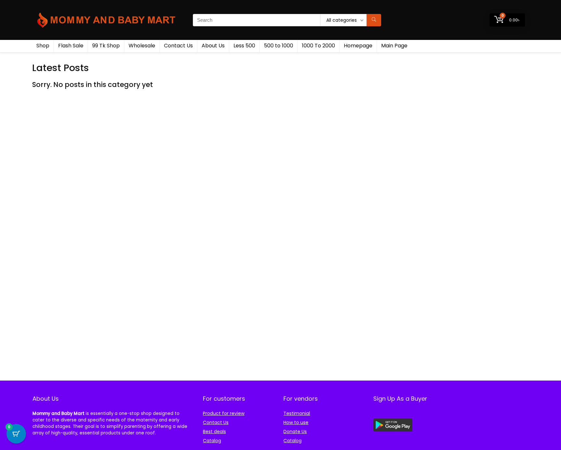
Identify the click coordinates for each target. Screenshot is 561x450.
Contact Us (178, 45)
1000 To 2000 (318, 45)
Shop (42, 45)
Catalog (212, 440)
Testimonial (296, 413)
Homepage (358, 45)
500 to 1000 (278, 45)
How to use (295, 422)
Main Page (394, 45)
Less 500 (244, 45)
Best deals (214, 431)
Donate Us (295, 431)
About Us (213, 45)
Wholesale (142, 45)
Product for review (223, 413)
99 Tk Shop (106, 45)
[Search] (374, 20)
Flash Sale (70, 45)
